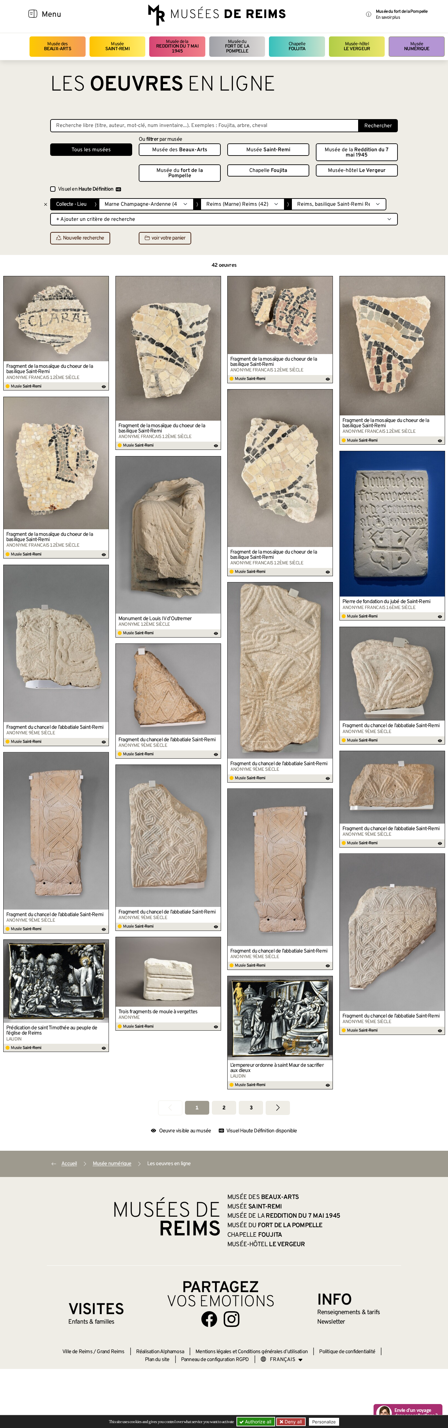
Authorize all (257, 1421)
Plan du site (157, 1359)
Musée (117, 46)
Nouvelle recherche (83, 238)
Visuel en (85, 189)
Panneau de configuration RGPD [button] (215, 1359)
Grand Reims (110, 1352)
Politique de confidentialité (347, 1352)
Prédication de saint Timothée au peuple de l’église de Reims (51, 1030)
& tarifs (348, 1312)
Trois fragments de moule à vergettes (157, 1012)
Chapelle (297, 46)
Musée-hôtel (357, 46)
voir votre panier (168, 238)
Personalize (324, 1421)
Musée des (57, 46)
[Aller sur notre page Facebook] (209, 1319)
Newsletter (331, 1322)
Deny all (292, 1421)
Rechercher (378, 126)
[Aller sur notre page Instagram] (231, 1319)
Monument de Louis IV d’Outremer (155, 618)
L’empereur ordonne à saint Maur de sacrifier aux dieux (277, 1068)
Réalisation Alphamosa (160, 1352)
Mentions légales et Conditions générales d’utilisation (251, 1352)
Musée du (237, 46)
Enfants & (91, 1322)
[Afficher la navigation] (33, 15)
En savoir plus (388, 17)
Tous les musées (91, 150)
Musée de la (177, 46)
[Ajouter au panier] (104, 280)
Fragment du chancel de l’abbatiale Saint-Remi (54, 727)
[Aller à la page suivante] (278, 1108)
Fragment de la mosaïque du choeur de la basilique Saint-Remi (49, 369)
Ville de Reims (77, 1352)
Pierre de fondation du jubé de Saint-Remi (386, 601)
